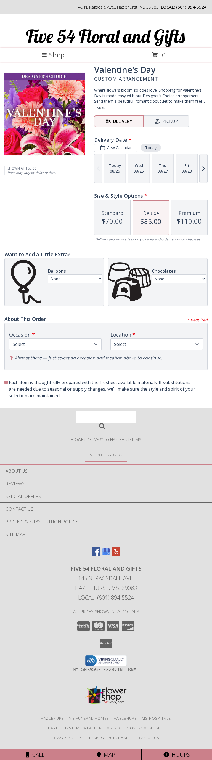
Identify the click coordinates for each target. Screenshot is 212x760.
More (102, 107)
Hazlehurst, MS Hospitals (142, 718)
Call (37, 754)
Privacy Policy (66, 737)
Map (108, 754)
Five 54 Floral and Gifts (105, 36)
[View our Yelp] (116, 554)
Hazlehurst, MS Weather (75, 727)
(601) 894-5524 (191, 7)
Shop (57, 54)
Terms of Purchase (107, 737)
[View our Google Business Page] (106, 554)
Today (151, 147)
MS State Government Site (135, 727)
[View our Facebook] (96, 554)
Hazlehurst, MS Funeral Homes (75, 718)
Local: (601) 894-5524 (106, 597)
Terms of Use (147, 737)
